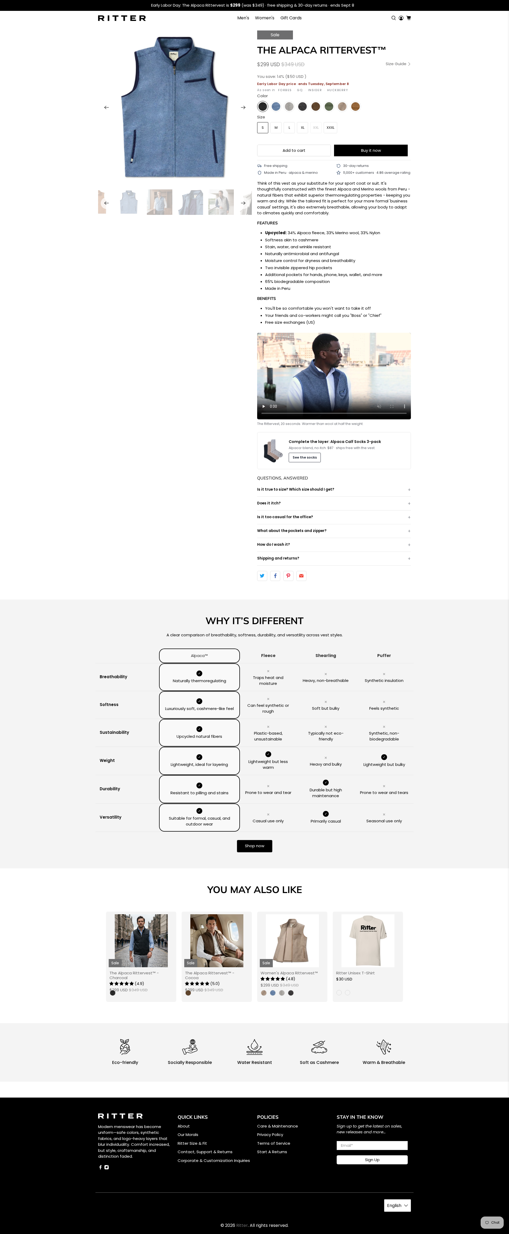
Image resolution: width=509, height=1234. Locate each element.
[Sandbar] (342, 106)
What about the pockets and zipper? (292, 530)
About (184, 1126)
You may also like (254, 889)
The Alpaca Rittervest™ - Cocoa (209, 975)
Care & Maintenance (277, 1126)
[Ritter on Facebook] (100, 1168)
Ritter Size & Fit (192, 1143)
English (394, 1205)
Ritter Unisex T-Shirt (355, 972)
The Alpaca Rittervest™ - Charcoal (134, 975)
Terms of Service (273, 1143)
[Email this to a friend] (301, 576)
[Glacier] (276, 106)
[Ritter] (122, 18)
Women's (264, 18)
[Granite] (289, 106)
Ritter (242, 1225)
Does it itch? (269, 503)
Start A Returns (272, 1152)
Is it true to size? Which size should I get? (295, 489)
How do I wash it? (273, 544)
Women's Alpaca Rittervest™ (289, 972)
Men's (243, 18)
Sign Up (372, 1159)
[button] (121, 983)
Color (262, 96)
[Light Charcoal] (302, 106)
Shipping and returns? (278, 558)
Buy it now (371, 150)
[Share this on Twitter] (262, 576)
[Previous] (106, 107)
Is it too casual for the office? (285, 517)
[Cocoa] (315, 106)
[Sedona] (355, 106)
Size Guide (396, 63)
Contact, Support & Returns (205, 1152)
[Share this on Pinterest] (288, 576)
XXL (316, 127)
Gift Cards (291, 18)
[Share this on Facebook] (275, 576)
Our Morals (188, 1134)
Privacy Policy (270, 1134)
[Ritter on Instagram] (106, 1168)
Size (261, 117)
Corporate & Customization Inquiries (214, 1160)
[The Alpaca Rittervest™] (175, 107)
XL (302, 127)
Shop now (254, 846)
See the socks (305, 457)
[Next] (243, 107)
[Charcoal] (262, 106)
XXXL (330, 127)
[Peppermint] (329, 106)
